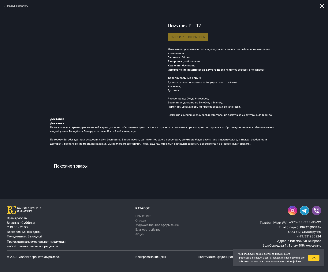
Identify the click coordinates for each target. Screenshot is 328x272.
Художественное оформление (157, 225)
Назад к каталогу (17, 5)
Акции (139, 234)
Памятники (143, 216)
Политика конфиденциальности (221, 257)
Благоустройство (148, 229)
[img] (25, 210)
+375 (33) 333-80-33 (305, 222)
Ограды (140, 220)
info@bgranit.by (310, 227)
